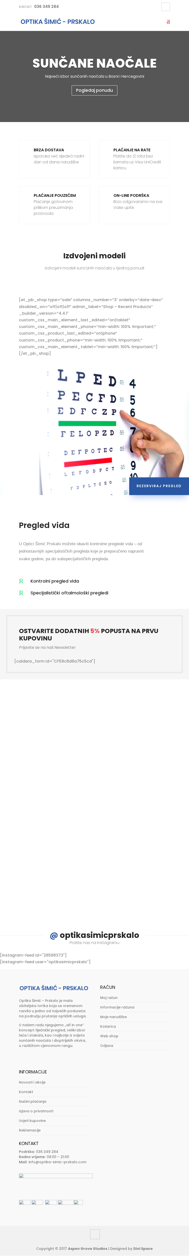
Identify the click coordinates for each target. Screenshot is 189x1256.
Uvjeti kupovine (32, 1120)
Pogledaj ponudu (94, 90)
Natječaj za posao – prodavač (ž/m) (76, 718)
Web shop (109, 1036)
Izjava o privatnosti (36, 1111)
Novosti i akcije (32, 1082)
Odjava (106, 1045)
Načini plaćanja (32, 1101)
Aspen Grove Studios (87, 1248)
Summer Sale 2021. (53, 859)
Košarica (108, 1026)
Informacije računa (117, 1007)
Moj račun (109, 997)
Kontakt (26, 1091)
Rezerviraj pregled (159, 486)
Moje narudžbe (113, 1016)
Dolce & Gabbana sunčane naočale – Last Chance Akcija (94, 786)
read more (45, 755)
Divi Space (143, 1248)
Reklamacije (30, 1130)
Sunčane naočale (94, 63)
